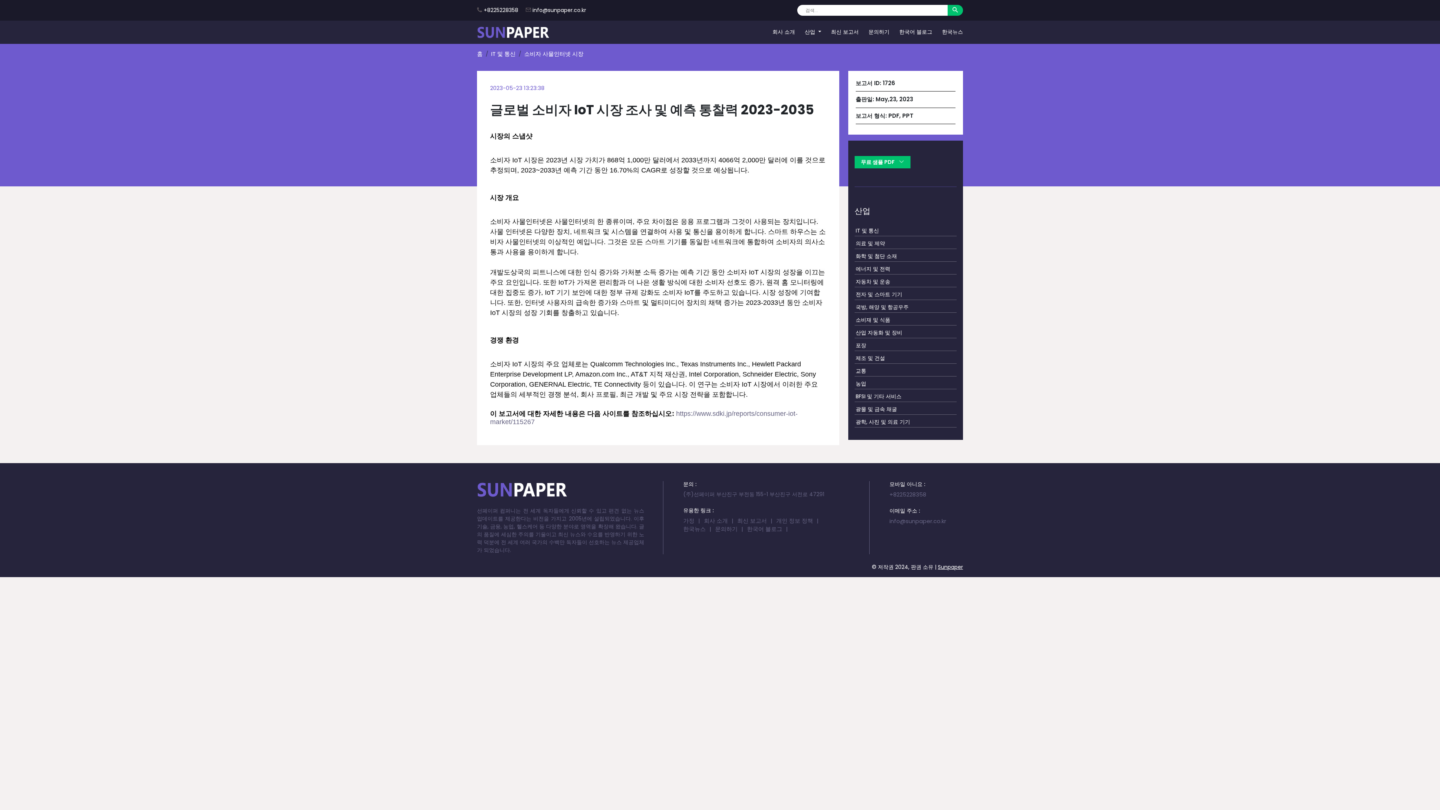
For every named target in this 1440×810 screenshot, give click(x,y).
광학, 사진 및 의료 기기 (883, 422)
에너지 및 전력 (873, 269)
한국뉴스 (952, 32)
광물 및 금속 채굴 (876, 409)
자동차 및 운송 (873, 281)
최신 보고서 (845, 32)
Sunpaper (950, 567)
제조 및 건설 (870, 358)
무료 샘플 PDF (878, 162)
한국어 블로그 (915, 32)
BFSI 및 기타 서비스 (879, 396)
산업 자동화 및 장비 (879, 332)
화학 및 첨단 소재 (876, 256)
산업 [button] (811, 32)
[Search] (955, 10)
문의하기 (879, 32)
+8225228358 (501, 10)
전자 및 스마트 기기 (879, 294)
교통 (861, 371)
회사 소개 (783, 32)
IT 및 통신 (503, 54)
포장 (861, 345)
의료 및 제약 (870, 243)
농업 (861, 383)
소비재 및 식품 (873, 320)
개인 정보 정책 (794, 521)
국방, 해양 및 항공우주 (882, 307)
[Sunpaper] (513, 32)
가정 (688, 521)
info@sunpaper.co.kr (559, 10)
